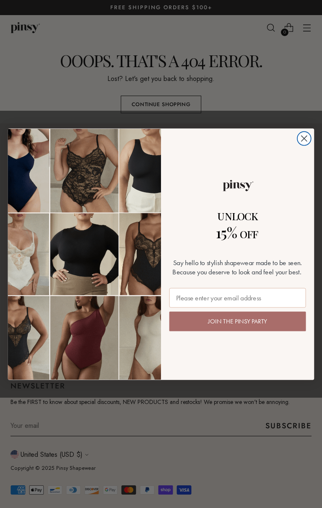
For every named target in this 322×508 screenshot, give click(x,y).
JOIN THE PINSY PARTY (237, 321)
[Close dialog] (304, 138)
